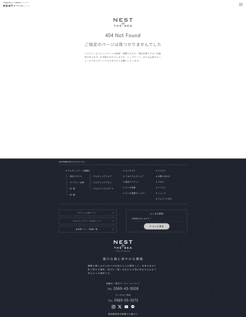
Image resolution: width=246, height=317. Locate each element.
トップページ (134, 57)
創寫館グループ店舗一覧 (87, 229)
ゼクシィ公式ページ (87, 212)
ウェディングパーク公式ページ (87, 221)
